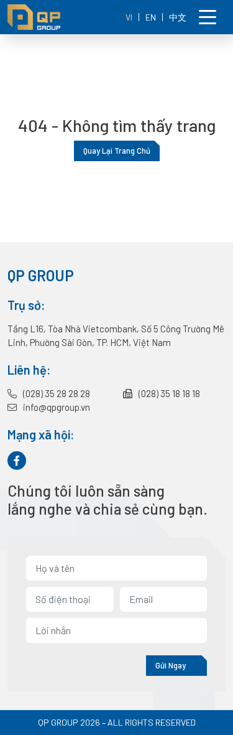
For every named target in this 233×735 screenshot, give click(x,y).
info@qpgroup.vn (55, 407)
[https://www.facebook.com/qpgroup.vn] (16, 460)
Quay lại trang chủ (116, 151)
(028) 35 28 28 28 (55, 393)
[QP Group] (54, 17)
